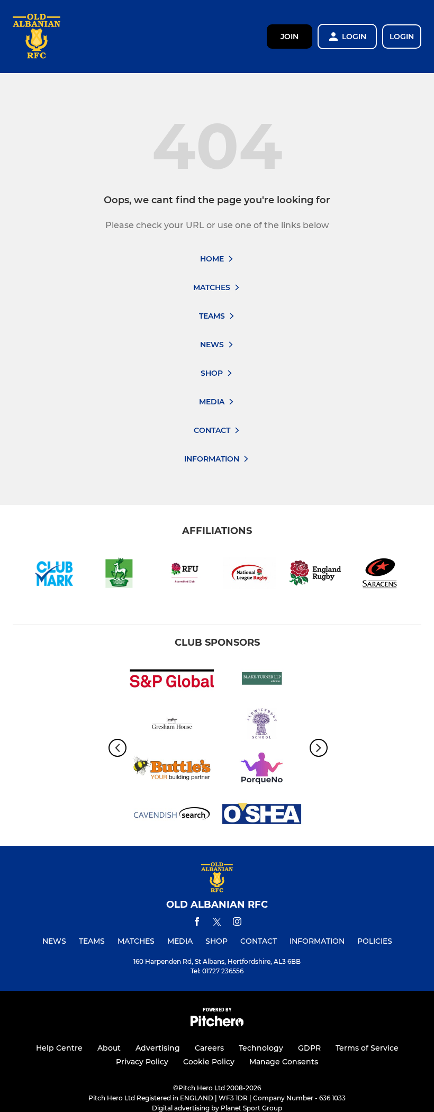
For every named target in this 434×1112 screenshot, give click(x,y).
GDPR (309, 1048)
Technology (261, 1048)
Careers (209, 1048)
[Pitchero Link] (217, 1024)
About (109, 1048)
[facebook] (197, 923)
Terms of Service (367, 1048)
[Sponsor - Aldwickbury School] (262, 725)
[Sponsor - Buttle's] (172, 770)
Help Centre (59, 1048)
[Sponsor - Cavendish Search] (172, 815)
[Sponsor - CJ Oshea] (262, 815)
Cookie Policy (208, 1061)
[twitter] (217, 923)
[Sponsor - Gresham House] (172, 725)
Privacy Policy (142, 1061)
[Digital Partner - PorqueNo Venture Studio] (262, 770)
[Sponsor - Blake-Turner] (262, 680)
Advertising (157, 1048)
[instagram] (237, 923)
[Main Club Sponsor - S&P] (172, 680)
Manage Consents (283, 1061)
